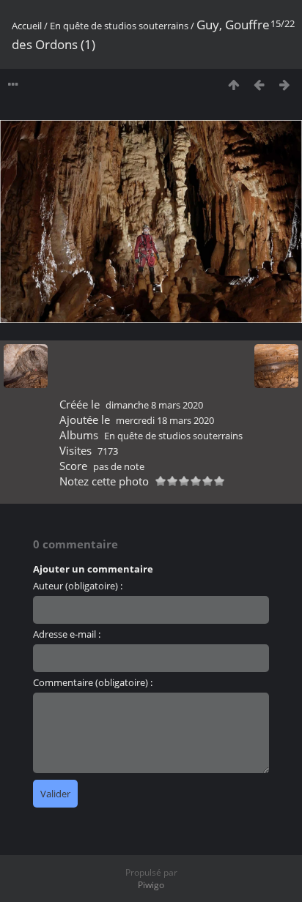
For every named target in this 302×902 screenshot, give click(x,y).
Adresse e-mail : (66, 634)
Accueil (27, 25)
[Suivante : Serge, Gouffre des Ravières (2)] (285, 84)
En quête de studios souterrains (119, 25)
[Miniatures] (233, 84)
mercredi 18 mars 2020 (165, 420)
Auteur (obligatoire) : (77, 585)
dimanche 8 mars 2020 (154, 404)
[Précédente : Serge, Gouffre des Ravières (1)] (259, 84)
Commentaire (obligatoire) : (92, 682)
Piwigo (151, 885)
